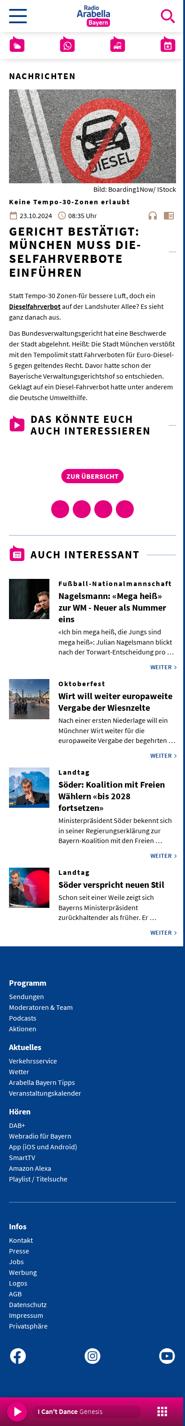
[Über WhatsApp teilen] (103, 509)
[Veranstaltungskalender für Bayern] (168, 46)
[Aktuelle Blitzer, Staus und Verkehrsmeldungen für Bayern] (118, 46)
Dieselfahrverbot (35, 306)
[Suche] (168, 16)
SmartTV (22, 1157)
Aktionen (22, 1028)
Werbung (23, 1272)
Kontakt (21, 1240)
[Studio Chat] (67, 46)
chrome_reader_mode (168, 215)
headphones (152, 215)
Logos (18, 1282)
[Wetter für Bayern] (17, 46)
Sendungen (26, 996)
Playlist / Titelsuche (38, 1178)
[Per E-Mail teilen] (125, 509)
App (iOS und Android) (43, 1146)
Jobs (16, 1261)
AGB (15, 1293)
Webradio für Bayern (40, 1135)
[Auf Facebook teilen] (60, 509)
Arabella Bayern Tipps (42, 1082)
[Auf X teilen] (82, 509)
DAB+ (17, 1125)
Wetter (19, 1071)
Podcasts (22, 1017)
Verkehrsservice (33, 1060)
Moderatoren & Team (41, 1007)
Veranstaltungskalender (45, 1092)
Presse (19, 1250)
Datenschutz (28, 1304)
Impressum (26, 1315)
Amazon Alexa (30, 1168)
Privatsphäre (28, 1325)
